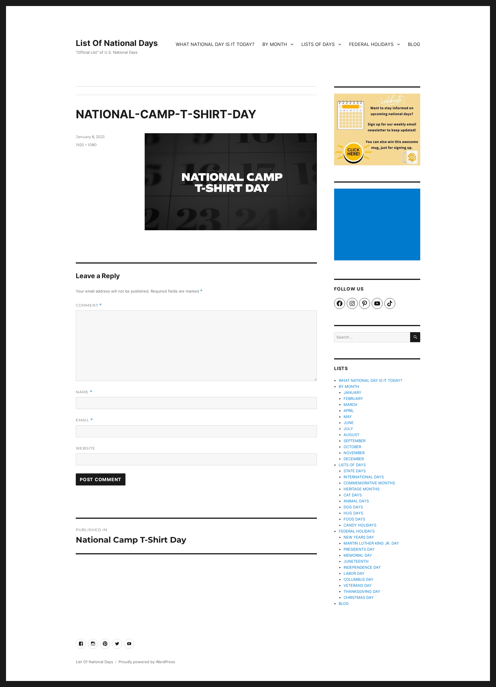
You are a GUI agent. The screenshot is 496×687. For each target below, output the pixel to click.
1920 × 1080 (86, 144)
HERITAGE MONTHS (361, 489)
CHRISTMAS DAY (359, 597)
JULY (348, 428)
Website (85, 448)
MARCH (350, 404)
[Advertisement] (378, 225)
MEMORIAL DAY (358, 555)
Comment (89, 305)
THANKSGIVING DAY (362, 591)
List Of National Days (117, 43)
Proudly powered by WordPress (147, 661)
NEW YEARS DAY (359, 537)
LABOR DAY (354, 573)
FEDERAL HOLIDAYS (371, 44)
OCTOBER (352, 446)
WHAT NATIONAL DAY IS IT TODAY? (215, 44)
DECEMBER (354, 458)
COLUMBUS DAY (358, 579)
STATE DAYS (355, 471)
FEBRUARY (353, 398)
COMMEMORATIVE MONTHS (369, 483)
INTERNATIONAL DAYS (364, 477)
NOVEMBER (354, 452)
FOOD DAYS (354, 519)
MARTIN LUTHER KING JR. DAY (371, 543)
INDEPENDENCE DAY (362, 567)
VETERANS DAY (358, 585)
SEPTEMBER (354, 440)
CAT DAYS (353, 495)
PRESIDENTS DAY (359, 549)
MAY (348, 416)
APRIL (349, 410)
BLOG (414, 44)
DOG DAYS (353, 507)
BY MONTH (274, 44)
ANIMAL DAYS (356, 501)
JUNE (349, 422)
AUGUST (351, 434)
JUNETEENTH (356, 561)
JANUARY (352, 392)
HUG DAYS (353, 513)
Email (84, 420)
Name (84, 392)
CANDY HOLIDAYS (360, 525)
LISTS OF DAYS (318, 44)
